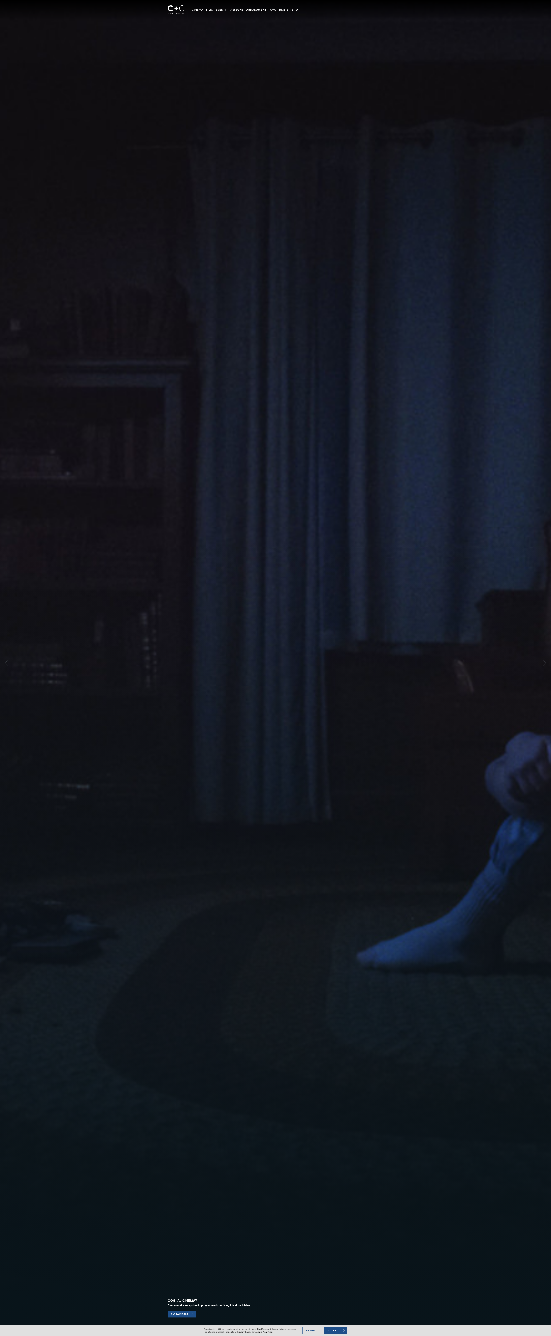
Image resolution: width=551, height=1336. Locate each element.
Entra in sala (179, 1314)
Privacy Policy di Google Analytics (254, 1332)
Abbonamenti (256, 9)
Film (209, 9)
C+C (273, 9)
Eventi (221, 9)
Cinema (197, 9)
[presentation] (5, 663)
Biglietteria (288, 9)
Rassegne (236, 9)
